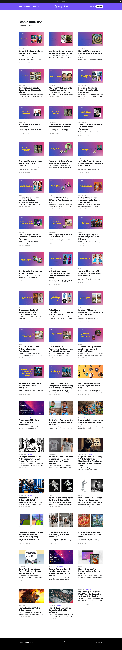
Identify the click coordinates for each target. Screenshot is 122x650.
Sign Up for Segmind (24, 6)
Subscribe (99, 6)
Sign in (92, 6)
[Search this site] (87, 6)
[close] (120, 2)
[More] (39, 7)
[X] (64, 641)
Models (34, 6)
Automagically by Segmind (24, 642)
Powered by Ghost (99, 642)
